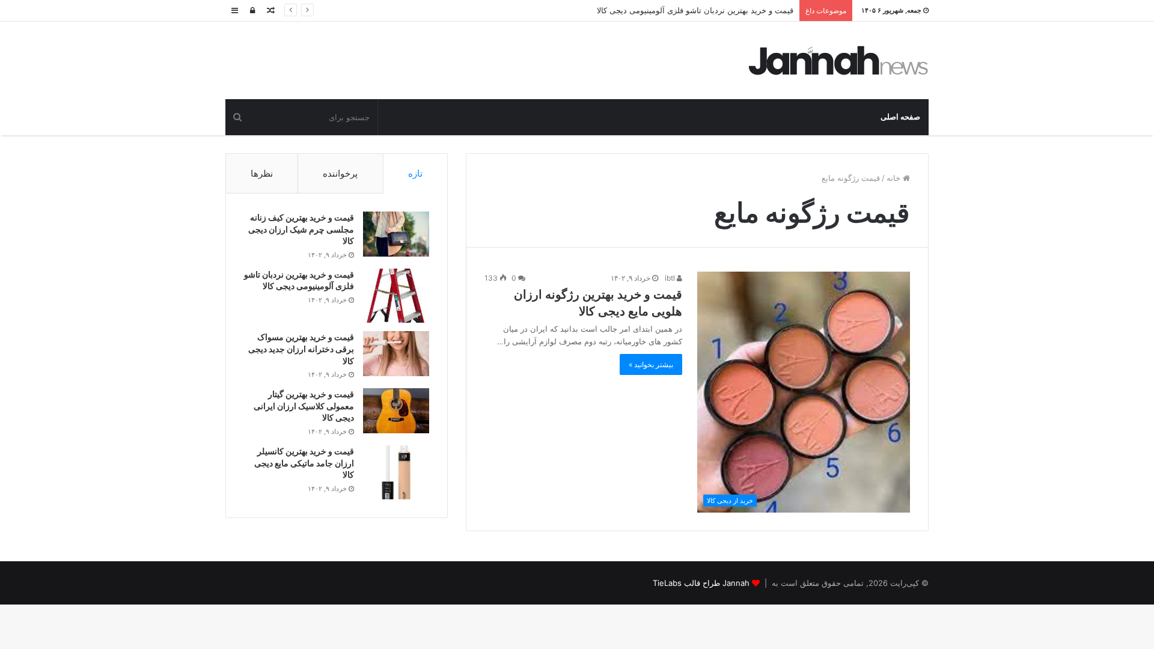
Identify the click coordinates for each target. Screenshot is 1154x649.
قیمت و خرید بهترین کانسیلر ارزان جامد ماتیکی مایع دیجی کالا (304, 463)
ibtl (671, 277)
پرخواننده (340, 173)
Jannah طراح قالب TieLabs (701, 583)
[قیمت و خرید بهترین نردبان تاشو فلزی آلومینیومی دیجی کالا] (396, 296)
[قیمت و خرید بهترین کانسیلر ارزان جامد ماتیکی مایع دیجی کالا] (396, 472)
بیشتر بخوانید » (651, 364)
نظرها (262, 173)
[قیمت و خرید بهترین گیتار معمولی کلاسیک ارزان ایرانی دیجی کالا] (396, 410)
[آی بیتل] (838, 60)
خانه (895, 178)
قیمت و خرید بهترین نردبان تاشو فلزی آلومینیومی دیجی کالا (695, 10)
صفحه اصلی (900, 116)
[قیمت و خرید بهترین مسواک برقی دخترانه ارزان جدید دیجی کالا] (396, 353)
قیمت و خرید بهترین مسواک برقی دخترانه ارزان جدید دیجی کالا (301, 348)
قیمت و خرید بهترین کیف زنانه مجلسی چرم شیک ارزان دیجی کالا (301, 229)
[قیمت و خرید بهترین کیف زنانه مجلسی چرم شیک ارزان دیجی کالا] (396, 234)
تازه (415, 173)
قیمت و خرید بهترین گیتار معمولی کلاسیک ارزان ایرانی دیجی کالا (304, 405)
